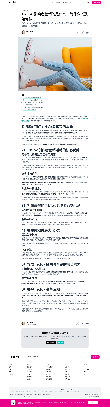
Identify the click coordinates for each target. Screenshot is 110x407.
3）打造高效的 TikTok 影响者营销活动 (33, 102)
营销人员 (67, 376)
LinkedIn (86, 367)
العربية (11, 389)
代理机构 (67, 379)
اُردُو (68, 391)
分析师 (67, 374)
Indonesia (51, 389)
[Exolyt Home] (14, 357)
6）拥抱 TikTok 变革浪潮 (29, 109)
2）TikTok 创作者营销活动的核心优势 (33, 100)
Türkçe (55, 391)
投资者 (67, 367)
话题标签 (29, 369)
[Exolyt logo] (12, 2)
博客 (10, 372)
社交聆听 (29, 372)
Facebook (86, 369)
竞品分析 (48, 369)
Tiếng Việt (73, 391)
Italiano (57, 389)
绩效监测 (48, 376)
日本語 (62, 389)
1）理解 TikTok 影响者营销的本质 (32, 97)
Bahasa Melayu (86, 389)
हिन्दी (47, 389)
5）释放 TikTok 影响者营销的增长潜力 (33, 107)
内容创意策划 (49, 367)
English (26, 389)
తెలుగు (39, 391)
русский (28, 391)
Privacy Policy (88, 394)
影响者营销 (49, 379)
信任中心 (11, 374)
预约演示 (86, 372)
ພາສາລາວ (78, 389)
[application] (55, 403)
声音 (28, 374)
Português (21, 391)
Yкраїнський (62, 391)
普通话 (79, 391)
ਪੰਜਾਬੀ (11, 391)
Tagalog (50, 391)
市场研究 (48, 372)
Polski (16, 391)
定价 (69, 2)
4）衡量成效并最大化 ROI (30, 105)
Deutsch (21, 389)
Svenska (34, 391)
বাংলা (16, 389)
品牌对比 (29, 379)
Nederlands (94, 389)
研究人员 (67, 369)
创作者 (67, 372)
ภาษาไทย (44, 391)
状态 (85, 374)
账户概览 (29, 367)
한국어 (72, 389)
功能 (10, 369)
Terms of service (95, 394)
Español (31, 389)
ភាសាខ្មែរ (67, 389)
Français (42, 389)
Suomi (36, 389)
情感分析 (29, 376)
